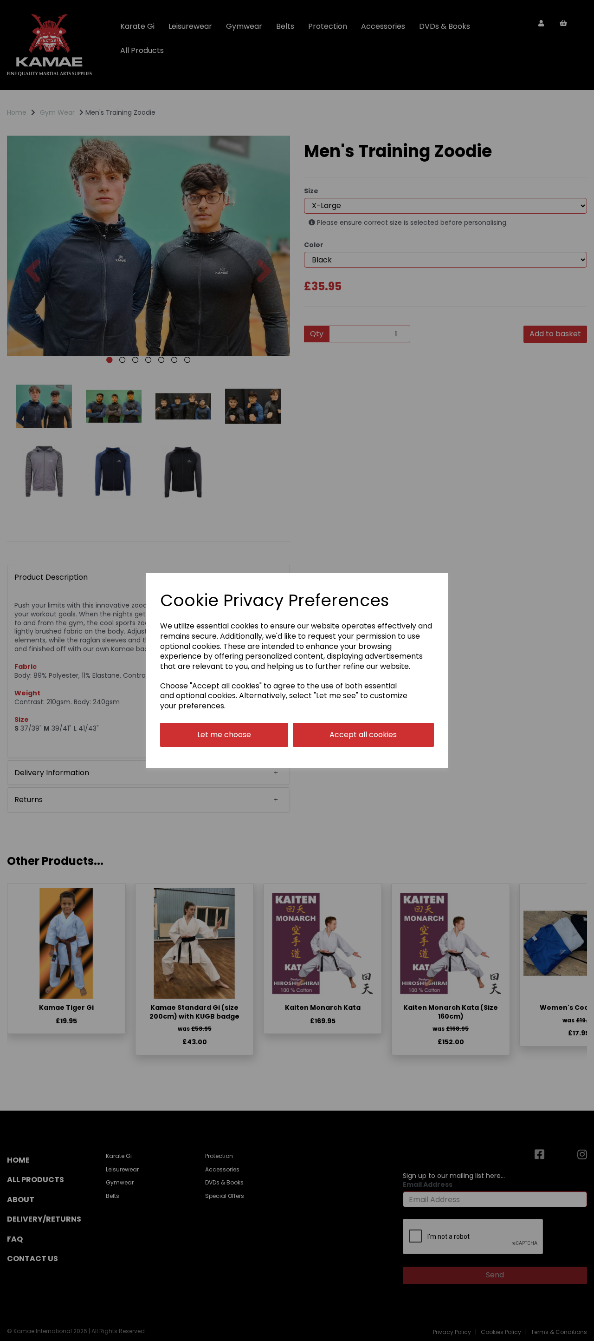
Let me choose (224, 734)
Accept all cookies (363, 734)
